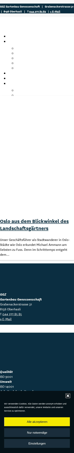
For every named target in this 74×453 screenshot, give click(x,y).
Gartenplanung (29, 63)
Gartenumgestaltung (34, 58)
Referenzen (18, 78)
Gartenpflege (27, 53)
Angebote (17, 41)
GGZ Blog (16, 73)
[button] (68, 396)
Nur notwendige (37, 432)
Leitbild (22, 95)
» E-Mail (55, 11)
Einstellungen (37, 443)
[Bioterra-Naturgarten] (10, 361)
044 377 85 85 (37, 11)
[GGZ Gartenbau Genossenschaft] (37, 24)
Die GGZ (14, 83)
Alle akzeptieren (37, 421)
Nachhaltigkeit (29, 90)
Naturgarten (27, 68)
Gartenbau (25, 48)
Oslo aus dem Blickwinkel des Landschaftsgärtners (34, 224)
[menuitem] (45, 58)
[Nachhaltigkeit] (12, 345)
